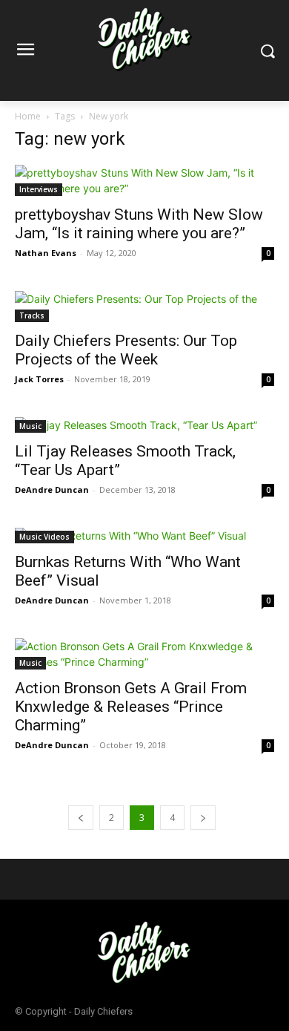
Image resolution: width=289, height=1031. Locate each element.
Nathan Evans (45, 252)
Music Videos (44, 536)
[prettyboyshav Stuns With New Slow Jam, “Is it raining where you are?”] (144, 180)
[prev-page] (80, 817)
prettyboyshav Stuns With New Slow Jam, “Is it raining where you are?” (139, 224)
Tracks (31, 315)
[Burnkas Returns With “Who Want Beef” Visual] (144, 535)
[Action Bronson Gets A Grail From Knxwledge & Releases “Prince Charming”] (144, 654)
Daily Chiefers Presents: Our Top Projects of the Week (126, 350)
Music (30, 426)
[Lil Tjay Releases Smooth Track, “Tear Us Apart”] (144, 425)
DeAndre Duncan (52, 489)
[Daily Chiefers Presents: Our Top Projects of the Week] (144, 306)
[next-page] (203, 817)
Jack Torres (39, 378)
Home (28, 116)
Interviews (38, 189)
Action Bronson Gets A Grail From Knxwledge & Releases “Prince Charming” (131, 706)
